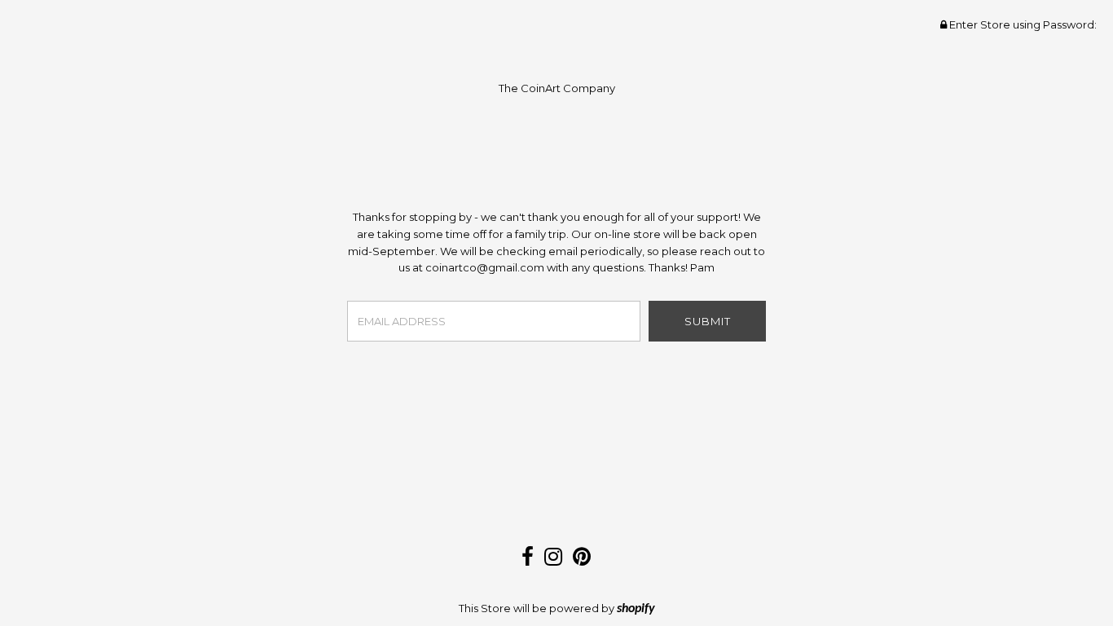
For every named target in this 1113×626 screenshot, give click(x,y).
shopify (636, 608)
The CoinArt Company (557, 88)
